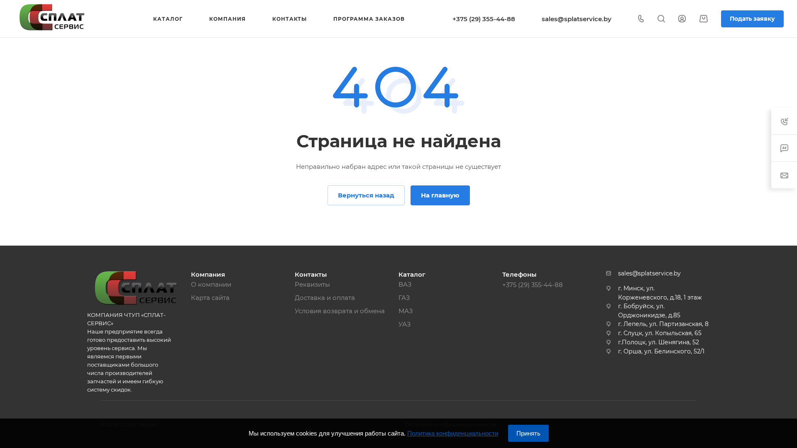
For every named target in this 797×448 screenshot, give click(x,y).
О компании (211, 284)
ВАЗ (405, 284)
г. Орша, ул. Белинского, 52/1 (661, 351)
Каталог (411, 274)
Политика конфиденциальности (452, 433)
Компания (208, 274)
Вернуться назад (366, 195)
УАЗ (404, 324)
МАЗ (405, 311)
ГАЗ (404, 298)
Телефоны (519, 274)
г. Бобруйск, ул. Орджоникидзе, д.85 (649, 310)
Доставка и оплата (325, 298)
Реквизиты (312, 284)
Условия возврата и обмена (340, 311)
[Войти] (682, 19)
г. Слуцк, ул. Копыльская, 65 (660, 333)
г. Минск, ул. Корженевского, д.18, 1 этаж (660, 293)
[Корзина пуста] (703, 19)
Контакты (311, 274)
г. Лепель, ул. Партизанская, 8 (663, 324)
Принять (528, 433)
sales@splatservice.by (576, 19)
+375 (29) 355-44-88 (483, 19)
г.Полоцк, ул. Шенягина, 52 (658, 342)
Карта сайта (210, 298)
